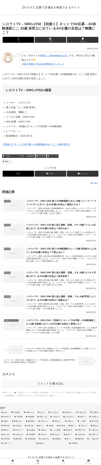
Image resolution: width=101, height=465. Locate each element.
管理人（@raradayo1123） (54, 55)
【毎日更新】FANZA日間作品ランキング (42, 64)
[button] (50, 40)
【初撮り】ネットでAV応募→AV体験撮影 (19, 156)
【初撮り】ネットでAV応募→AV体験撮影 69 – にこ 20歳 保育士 (36, 144)
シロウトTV (53, 156)
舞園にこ (8, 161)
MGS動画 (42, 156)
